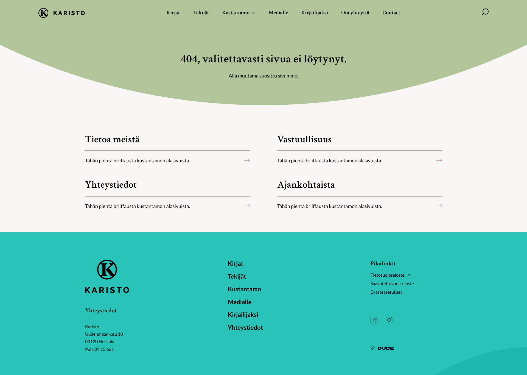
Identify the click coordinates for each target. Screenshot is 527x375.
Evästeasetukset (386, 292)
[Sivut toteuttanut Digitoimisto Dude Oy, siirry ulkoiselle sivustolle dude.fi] (382, 349)
